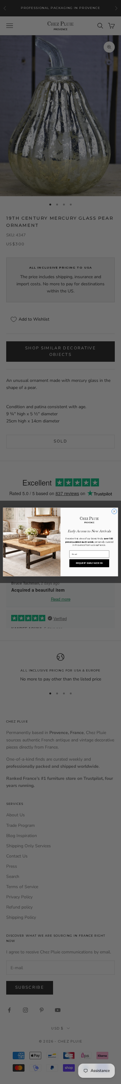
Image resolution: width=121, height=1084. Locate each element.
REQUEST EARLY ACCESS (89, 563)
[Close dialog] (114, 511)
